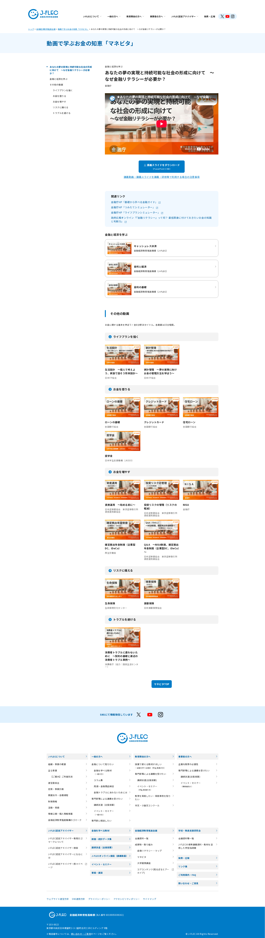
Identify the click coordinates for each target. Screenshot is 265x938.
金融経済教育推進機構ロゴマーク (65, 820)
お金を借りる (59, 95)
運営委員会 (53, 782)
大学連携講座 (144, 863)
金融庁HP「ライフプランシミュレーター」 (136, 212)
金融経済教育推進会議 (46, 29)
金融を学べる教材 (100, 830)
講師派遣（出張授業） (105, 804)
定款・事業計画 (56, 789)
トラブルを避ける (62, 112)
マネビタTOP (161, 684)
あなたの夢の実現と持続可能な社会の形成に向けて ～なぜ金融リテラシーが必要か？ (71, 70)
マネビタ (141, 856)
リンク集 (182, 866)
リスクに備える (60, 107)
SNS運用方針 (78, 898)
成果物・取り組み (144, 844)
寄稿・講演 (97, 872)
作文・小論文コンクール (147, 805)
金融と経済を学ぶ (58, 78)
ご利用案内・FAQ (187, 874)
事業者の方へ (156, 16)
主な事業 (52, 770)
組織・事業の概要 (57, 764)
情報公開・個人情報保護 (60, 813)
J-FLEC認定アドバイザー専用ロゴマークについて (65, 840)
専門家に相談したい (102, 820)
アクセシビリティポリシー (126, 898)
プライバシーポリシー (99, 898)
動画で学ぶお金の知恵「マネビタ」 (73, 29)
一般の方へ (112, 16)
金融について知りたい (103, 764)
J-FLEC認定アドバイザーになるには (65, 856)
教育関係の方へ (134, 16)
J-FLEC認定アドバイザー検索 (63, 847)
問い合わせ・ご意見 (188, 883)
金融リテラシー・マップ (149, 850)
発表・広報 (209, 16)
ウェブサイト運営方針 (58, 898)
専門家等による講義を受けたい (107, 798)
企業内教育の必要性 (188, 764)
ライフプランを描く (63, 90)
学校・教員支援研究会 (189, 830)
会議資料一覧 (141, 838)
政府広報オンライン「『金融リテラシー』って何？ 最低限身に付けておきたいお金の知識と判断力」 (161, 219)
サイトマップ (149, 898)
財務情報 (52, 801)
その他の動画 (56, 84)
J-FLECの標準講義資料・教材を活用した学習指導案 (195, 846)
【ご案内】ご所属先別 (61, 776)
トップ (31, 29)
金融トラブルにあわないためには (110, 792)
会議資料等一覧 (186, 838)
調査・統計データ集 (102, 839)
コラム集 (98, 780)
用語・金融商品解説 (104, 786)
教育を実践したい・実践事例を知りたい (153, 797)
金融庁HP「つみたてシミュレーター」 (133, 207)
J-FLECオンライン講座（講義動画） (110, 855)
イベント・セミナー (102, 864)
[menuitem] (92, 16)
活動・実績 (53, 807)
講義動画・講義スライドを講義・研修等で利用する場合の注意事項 (162, 177)
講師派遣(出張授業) (147, 780)
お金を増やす (59, 101)
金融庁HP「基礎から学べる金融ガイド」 (134, 202)
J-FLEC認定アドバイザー (183, 16)
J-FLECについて (91, 16)
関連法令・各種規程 (58, 795)
